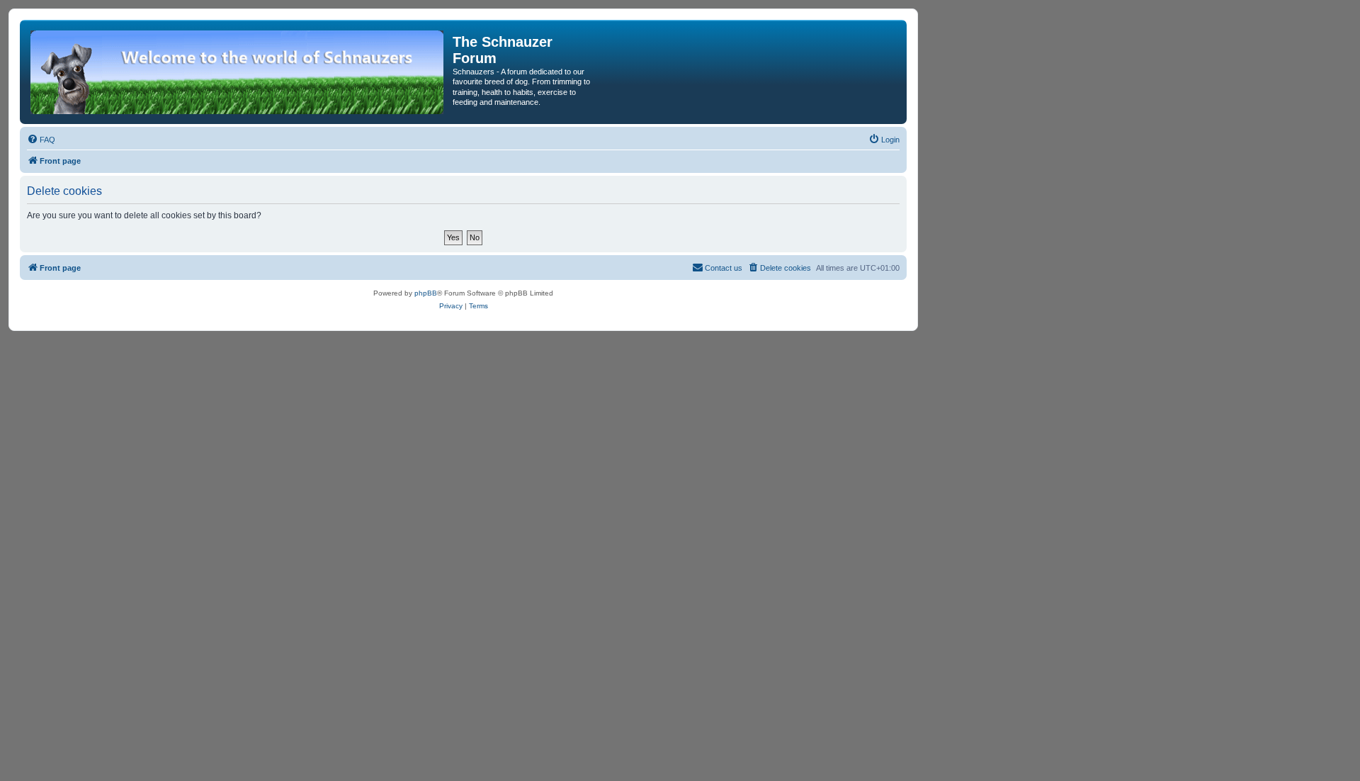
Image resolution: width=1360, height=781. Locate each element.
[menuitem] (41, 139)
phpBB (425, 293)
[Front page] (238, 71)
